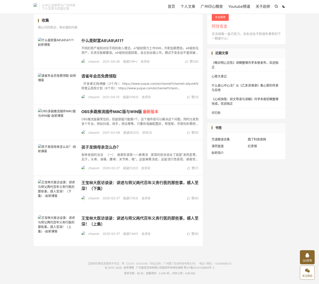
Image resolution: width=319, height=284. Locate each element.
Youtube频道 (239, 6)
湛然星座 (218, 146)
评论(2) (147, 132)
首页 (171, 6)
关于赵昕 (263, 6)
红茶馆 (252, 146)
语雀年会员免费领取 (99, 76)
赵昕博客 (35, 6)
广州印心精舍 (212, 6)
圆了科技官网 (257, 139)
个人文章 (188, 6)
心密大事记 (219, 76)
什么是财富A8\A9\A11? (102, 40)
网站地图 (178, 267)
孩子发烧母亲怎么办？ (100, 147)
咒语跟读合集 (221, 139)
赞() (192, 61)
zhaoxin (93, 61)
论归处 (216, 112)
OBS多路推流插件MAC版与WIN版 (119, 111)
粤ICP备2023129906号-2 (199, 267)
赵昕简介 (218, 152)
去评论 (145, 61)
